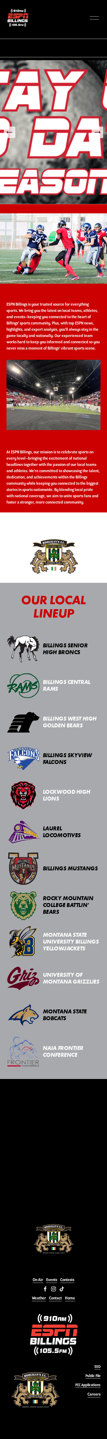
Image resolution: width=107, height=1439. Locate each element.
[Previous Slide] (9, 132)
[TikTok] (61, 1289)
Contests (67, 1279)
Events (51, 1279)
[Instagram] (53, 1289)
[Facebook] (45, 1289)
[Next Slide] (97, 132)
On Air (38, 1279)
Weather (39, 1298)
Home (70, 1298)
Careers (94, 1394)
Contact (55, 1298)
